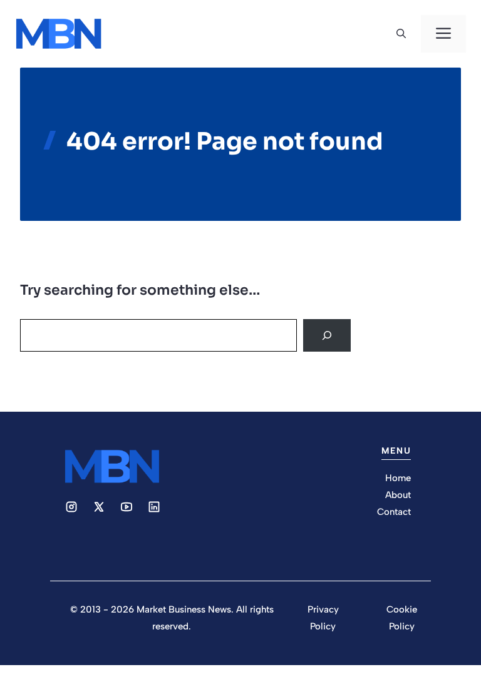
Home (398, 478)
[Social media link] (71, 507)
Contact (394, 511)
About (398, 495)
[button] (401, 34)
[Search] (327, 335)
